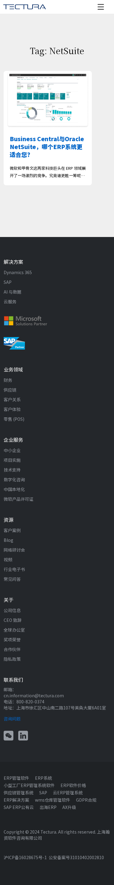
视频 (8, 559)
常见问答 (12, 579)
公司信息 (12, 610)
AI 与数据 (12, 292)
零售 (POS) (14, 419)
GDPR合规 (86, 800)
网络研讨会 (14, 550)
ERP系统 (43, 778)
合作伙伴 (12, 649)
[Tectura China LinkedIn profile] (23, 735)
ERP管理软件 (16, 778)
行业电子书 (14, 569)
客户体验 (12, 409)
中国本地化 (14, 489)
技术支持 (12, 470)
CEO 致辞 (13, 620)
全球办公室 (14, 630)
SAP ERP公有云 (19, 807)
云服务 (10, 301)
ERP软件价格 (73, 785)
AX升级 (69, 807)
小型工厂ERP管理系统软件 (29, 785)
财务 (8, 380)
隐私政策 (12, 659)
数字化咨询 (14, 479)
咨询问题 (12, 719)
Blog (8, 540)
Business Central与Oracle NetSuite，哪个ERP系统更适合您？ (47, 146)
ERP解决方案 (16, 800)
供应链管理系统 (18, 792)
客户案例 (12, 530)
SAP (8, 282)
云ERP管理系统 (68, 792)
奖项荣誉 (12, 639)
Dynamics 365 (18, 272)
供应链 (10, 390)
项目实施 (12, 460)
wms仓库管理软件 (52, 800)
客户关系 (12, 399)
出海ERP (48, 807)
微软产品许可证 (18, 499)
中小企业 (12, 450)
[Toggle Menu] (102, 7)
